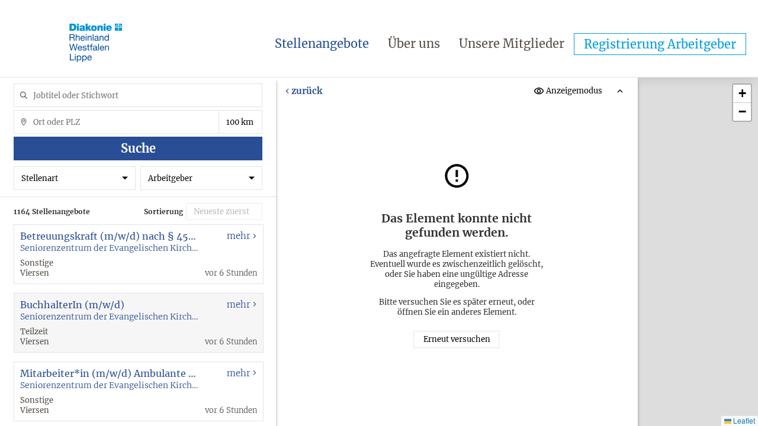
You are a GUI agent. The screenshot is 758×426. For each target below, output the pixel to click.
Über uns (414, 43)
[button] (742, 94)
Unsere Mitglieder (511, 43)
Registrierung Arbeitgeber (660, 44)
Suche (138, 148)
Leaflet (743, 420)
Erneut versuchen (456, 339)
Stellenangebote (322, 43)
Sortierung (163, 211)
